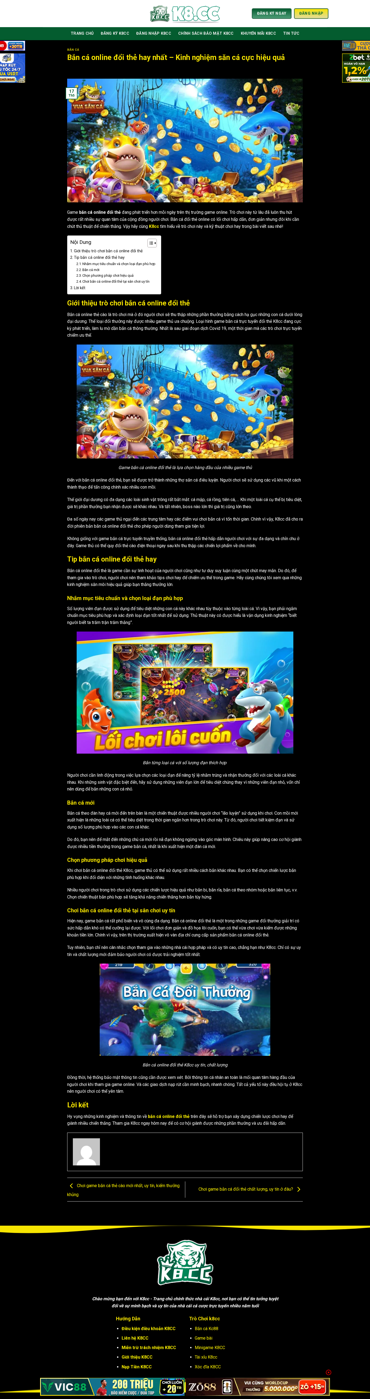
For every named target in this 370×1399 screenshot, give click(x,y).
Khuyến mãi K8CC (258, 33)
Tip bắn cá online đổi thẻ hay (99, 257)
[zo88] (258, 1387)
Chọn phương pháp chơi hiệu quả (108, 275)
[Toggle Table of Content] (149, 243)
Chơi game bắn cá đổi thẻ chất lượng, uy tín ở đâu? (246, 1189)
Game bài (203, 1338)
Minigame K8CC (210, 1347)
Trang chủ (82, 33)
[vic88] (112, 1387)
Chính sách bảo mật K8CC (206, 33)
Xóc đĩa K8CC (208, 1366)
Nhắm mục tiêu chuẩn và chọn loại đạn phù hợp (118, 264)
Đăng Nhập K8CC (153, 33)
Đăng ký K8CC (115, 33)
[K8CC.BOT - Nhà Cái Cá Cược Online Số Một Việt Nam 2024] (185, 13)
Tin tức (291, 33)
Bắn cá (73, 50)
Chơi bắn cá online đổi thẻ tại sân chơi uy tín (116, 281)
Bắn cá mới (91, 270)
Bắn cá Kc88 (206, 1328)
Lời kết (79, 288)
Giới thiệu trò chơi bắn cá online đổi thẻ (108, 251)
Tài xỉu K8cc (206, 1357)
